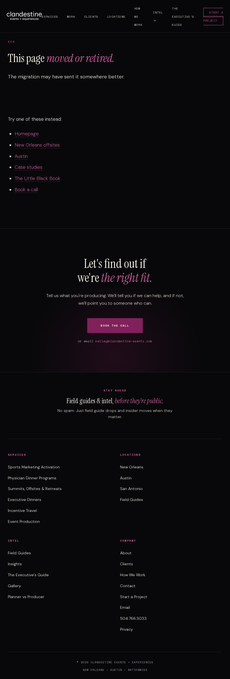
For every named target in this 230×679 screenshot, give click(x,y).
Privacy (126, 629)
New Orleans (131, 467)
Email (125, 607)
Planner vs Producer (26, 596)
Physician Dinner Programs (32, 477)
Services (50, 17)
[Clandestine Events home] (24, 16)
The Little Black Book (37, 178)
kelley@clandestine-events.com (123, 341)
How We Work (132, 574)
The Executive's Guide (183, 16)
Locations (116, 17)
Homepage (27, 134)
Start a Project (213, 16)
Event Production (24, 521)
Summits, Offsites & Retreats (35, 488)
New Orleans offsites (37, 145)
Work (71, 17)
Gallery (14, 585)
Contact (127, 585)
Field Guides (131, 499)
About (126, 552)
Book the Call (115, 325)
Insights (15, 563)
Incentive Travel (22, 510)
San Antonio (131, 488)
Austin (21, 156)
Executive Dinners (24, 499)
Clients (91, 17)
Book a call (26, 189)
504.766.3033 (133, 618)
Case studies (28, 167)
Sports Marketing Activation (34, 467)
